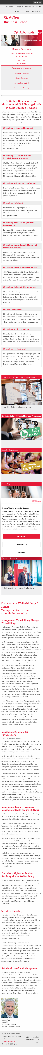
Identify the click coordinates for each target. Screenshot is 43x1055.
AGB (27, 1037)
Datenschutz (35, 1037)
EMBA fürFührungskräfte (21, 62)
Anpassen (20, 544)
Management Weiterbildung (21, 49)
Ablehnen (21, 552)
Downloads (9, 7)
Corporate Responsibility (21, 83)
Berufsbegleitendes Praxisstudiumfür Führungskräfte (22, 55)
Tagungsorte (19, 7)
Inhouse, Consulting (21, 78)
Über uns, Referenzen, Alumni (21, 68)
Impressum (30, 1040)
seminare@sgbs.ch (8, 1041)
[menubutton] (37, 2)
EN (37, 7)
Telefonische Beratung (21, 88)
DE (33, 7)
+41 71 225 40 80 (23, 11)
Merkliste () (36, 11)
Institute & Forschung (22, 73)
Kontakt (28, 7)
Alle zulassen (21, 536)
